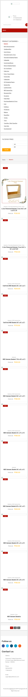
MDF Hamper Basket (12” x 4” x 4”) (14, 396)
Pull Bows (6, 107)
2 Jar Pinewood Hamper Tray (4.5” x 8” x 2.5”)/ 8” (14, 209)
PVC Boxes (6, 109)
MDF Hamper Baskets (14, 616)
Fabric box (6, 71)
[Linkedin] (15, 645)
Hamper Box (7, 85)
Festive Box (7, 76)
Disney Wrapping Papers (10, 65)
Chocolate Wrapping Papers (11, 57)
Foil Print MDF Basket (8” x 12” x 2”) (14, 285)
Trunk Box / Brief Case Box (10, 123)
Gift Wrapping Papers (9, 82)
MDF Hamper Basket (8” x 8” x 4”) (14, 579)
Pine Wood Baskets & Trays (10, 101)
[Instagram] (11, 645)
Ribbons (6, 112)
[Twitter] (7, 645)
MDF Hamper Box (8, 90)
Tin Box (6, 117)
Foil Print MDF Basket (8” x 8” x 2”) (14, 322)
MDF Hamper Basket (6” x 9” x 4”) (14, 432)
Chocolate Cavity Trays (10, 54)
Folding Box (7, 79)
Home (3, 159)
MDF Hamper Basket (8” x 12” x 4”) (14, 506)
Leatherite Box (7, 87)
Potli (5, 104)
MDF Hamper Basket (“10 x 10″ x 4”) (14, 359)
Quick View (14, 184)
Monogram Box (7, 93)
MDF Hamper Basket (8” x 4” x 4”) (14, 543)
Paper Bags (7, 98)
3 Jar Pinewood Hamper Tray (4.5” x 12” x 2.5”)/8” (14, 248)
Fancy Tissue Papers (9, 74)
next (18, 628)
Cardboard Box (7, 49)
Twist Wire (6, 126)
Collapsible (6, 60)
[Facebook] (3, 645)
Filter (6, 149)
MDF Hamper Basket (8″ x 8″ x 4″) (14, 469)
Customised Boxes (8, 63)
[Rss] (19, 645)
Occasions (6, 96)
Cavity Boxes (7, 52)
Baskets (6, 43)
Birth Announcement (9, 46)
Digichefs (11, 688)
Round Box (6, 115)
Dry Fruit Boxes (8, 68)
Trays (5, 120)
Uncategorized (7, 128)
